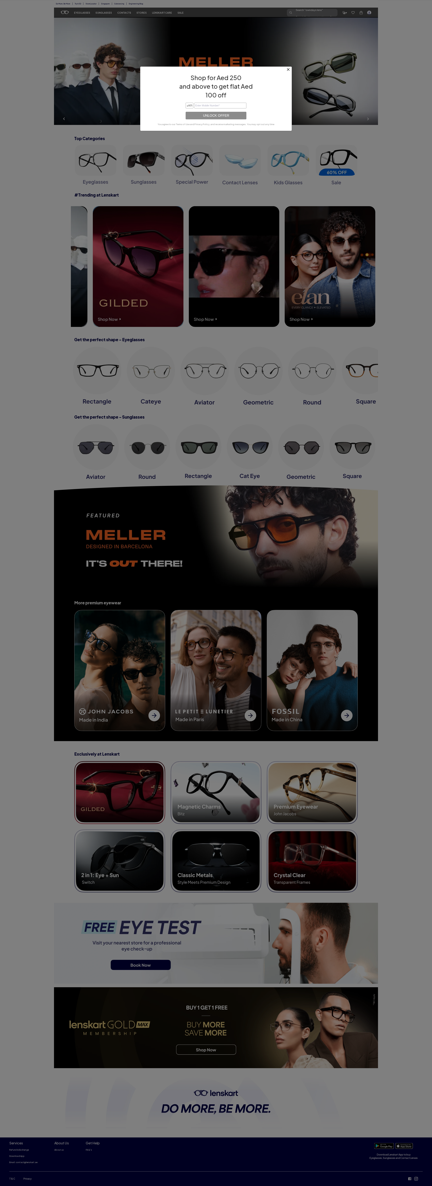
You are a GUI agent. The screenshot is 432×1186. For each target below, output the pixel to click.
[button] (288, 70)
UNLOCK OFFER (216, 115)
